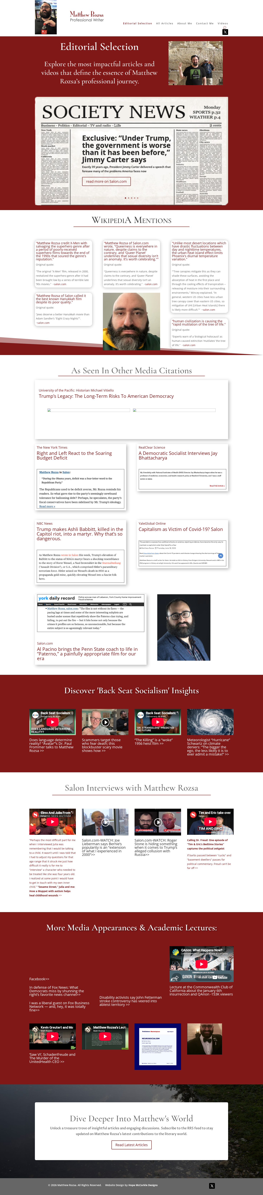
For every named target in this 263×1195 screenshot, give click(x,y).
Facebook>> (39, 979)
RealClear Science (152, 447)
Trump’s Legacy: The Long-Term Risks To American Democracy (106, 396)
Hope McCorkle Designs (143, 1185)
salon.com (60, 284)
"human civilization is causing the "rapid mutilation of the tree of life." (199, 322)
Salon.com (45, 643)
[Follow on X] (225, 32)
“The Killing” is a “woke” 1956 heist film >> (154, 741)
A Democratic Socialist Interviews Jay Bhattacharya (178, 455)
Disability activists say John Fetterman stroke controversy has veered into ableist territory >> (130, 1001)
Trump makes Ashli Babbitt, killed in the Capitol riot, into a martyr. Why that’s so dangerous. (80, 534)
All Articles (164, 23)
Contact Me (205, 23)
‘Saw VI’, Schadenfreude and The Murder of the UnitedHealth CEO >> (52, 1058)
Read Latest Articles (131, 1144)
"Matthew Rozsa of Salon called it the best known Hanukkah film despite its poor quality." (61, 298)
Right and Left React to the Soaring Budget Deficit (74, 455)
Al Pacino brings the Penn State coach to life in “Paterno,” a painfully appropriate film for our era (87, 654)
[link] (76, 390)
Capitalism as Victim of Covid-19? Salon (181, 529)
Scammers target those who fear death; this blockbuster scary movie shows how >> (102, 745)
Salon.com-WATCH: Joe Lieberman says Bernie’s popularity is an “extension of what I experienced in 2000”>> (104, 847)
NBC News (45, 523)
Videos (223, 23)
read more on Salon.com (106, 181)
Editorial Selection (137, 23)
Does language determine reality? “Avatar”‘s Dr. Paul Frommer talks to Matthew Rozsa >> (51, 745)
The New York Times (52, 447)
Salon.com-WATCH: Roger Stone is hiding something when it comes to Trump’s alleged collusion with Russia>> (156, 847)
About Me (184, 23)
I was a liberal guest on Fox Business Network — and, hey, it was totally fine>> (59, 1006)
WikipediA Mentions (131, 220)
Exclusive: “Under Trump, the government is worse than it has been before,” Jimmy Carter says (126, 148)
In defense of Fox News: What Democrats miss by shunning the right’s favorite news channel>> (56, 991)
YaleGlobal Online (152, 523)
